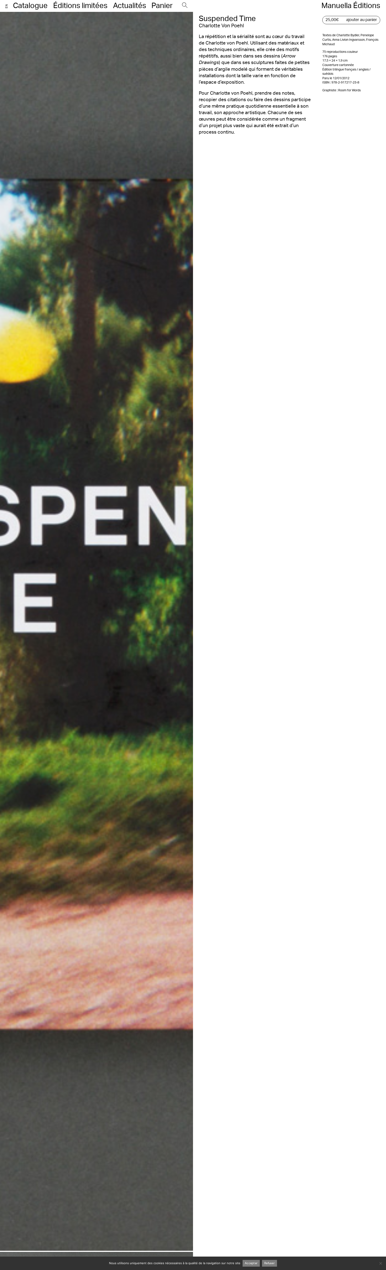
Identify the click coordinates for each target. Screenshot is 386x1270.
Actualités (129, 5)
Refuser (269, 1263)
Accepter (251, 1263)
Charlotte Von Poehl (221, 25)
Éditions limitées (80, 5)
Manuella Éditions (350, 5)
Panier (162, 5)
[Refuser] (380, 1263)
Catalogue (30, 5)
